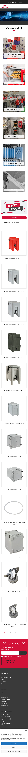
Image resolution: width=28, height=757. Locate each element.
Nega (14, 747)
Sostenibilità (4, 683)
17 (20, 632)
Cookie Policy (10, 754)
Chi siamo (3, 692)
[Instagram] (8, 2)
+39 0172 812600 (7, 723)
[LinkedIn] (10, 2)
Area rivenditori (5, 699)
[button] (26, 730)
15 (15, 632)
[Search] (16, 2)
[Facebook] (6, 2)
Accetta (14, 743)
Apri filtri (14, 217)
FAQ (2, 679)
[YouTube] (13, 2)
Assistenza (3, 681)
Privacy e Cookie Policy (17, 656)
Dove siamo (4, 695)
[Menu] (26, 6)
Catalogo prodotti (5, 677)
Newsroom (3, 701)
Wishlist (20, 2)
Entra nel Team (4, 697)
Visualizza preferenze (14, 751)
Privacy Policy (16, 754)
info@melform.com (5, 724)
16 (18, 632)
